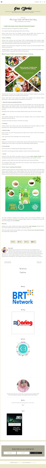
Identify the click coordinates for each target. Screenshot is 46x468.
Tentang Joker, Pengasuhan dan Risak (14, 424)
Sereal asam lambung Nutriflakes (36, 230)
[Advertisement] (23, 368)
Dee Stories (19, 462)
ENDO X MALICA (33, 462)
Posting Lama (39, 262)
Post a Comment (27, 21)
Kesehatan (23, 17)
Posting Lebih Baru (7, 262)
